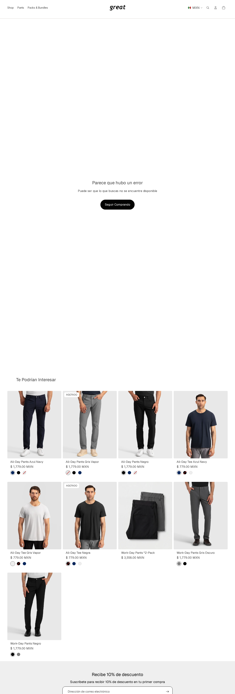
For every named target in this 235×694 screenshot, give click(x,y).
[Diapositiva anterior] (12, 425)
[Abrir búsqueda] (208, 8)
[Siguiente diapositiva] (55, 425)
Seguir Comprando (117, 204)
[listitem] (12, 472)
